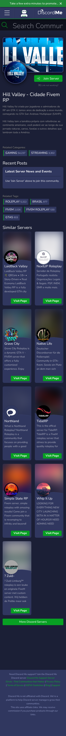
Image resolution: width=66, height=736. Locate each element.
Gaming (15, 153)
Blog (47, 685)
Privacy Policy (53, 681)
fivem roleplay (40, 209)
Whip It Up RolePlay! (44, 501)
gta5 (11, 217)
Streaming (43, 153)
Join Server (51, 78)
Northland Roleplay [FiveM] (16, 423)
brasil (39, 202)
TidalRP (42, 421)
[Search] (4, 25)
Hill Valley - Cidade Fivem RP (31, 97)
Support (56, 685)
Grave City (11, 343)
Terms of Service (15, 685)
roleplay (16, 202)
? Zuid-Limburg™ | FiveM (12, 581)
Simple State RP (16, 498)
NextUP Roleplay (49, 266)
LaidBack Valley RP (15, 268)
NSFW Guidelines (35, 685)
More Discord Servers (33, 622)
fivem (13, 209)
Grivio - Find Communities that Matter (25, 681)
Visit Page (20, 301)
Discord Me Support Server (41, 678)
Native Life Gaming (44, 346)
